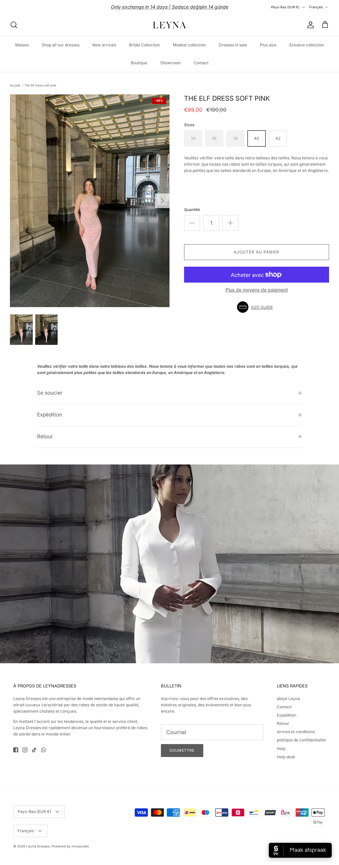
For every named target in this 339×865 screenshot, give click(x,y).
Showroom (170, 62)
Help (281, 748)
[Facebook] (15, 749)
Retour (45, 436)
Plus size (268, 44)
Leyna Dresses (38, 846)
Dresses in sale (233, 44)
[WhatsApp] (43, 749)
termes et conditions (296, 731)
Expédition (49, 414)
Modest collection (189, 44)
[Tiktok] (34, 749)
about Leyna (288, 698)
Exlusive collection (306, 44)
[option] (90, 200)
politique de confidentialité (301, 739)
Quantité (192, 209)
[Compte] (309, 25)
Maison (22, 44)
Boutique (139, 62)
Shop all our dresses (60, 44)
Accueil (15, 85)
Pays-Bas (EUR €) (285, 7)
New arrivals (104, 44)
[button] (256, 307)
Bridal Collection (144, 44)
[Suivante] (162, 200)
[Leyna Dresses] (169, 25)
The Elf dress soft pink (40, 85)
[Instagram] (25, 749)
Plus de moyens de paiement (256, 290)
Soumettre (182, 750)
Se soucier (50, 393)
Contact (201, 62)
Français (316, 7)
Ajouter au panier (256, 251)
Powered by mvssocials (70, 846)
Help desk (286, 756)
